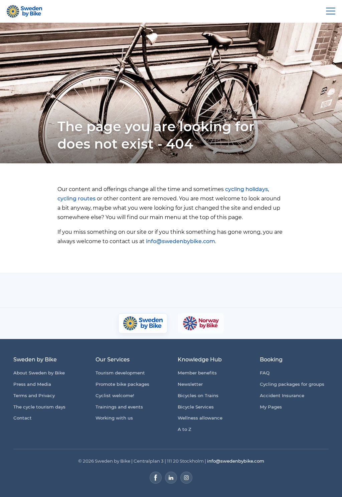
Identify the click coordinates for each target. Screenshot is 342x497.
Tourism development (120, 372)
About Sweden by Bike (39, 372)
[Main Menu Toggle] (330, 11)
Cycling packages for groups (292, 384)
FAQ (265, 372)
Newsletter (190, 384)
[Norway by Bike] (200, 323)
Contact (22, 418)
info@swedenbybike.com (180, 241)
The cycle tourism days (39, 406)
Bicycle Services (196, 406)
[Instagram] (186, 478)
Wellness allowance (200, 418)
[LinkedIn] (171, 478)
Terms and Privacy (34, 395)
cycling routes (76, 198)
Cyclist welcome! (115, 395)
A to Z (184, 429)
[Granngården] (215, 292)
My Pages (271, 406)
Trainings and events (119, 406)
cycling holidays (246, 189)
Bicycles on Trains (198, 395)
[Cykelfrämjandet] (114, 290)
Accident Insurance (282, 395)
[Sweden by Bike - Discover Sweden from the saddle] (24, 11)
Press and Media (32, 384)
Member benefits (197, 372)
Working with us (114, 418)
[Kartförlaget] (263, 290)
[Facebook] (156, 478)
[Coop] (80, 290)
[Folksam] (157, 290)
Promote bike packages (122, 384)
